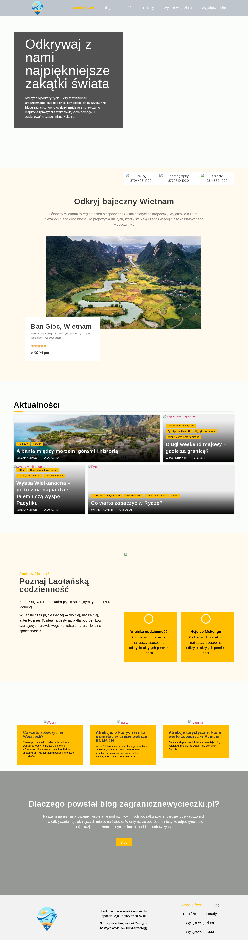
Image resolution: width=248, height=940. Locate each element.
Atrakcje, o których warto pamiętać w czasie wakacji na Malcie (121, 736)
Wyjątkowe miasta (216, 8)
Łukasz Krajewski (27, 457)
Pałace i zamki (133, 495)
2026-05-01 (199, 457)
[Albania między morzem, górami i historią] (87, 438)
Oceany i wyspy (55, 475)
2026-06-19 (51, 457)
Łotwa (175, 495)
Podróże (126, 8)
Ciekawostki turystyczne (181, 425)
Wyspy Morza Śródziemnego (183, 437)
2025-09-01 (125, 509)
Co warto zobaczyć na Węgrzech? (43, 734)
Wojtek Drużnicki (176, 457)
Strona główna (83, 8)
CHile (21, 470)
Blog (107, 8)
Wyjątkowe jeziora (178, 8)
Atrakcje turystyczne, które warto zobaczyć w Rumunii (195, 734)
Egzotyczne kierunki (179, 431)
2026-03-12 (51, 509)
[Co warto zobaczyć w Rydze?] (161, 489)
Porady (148, 8)
